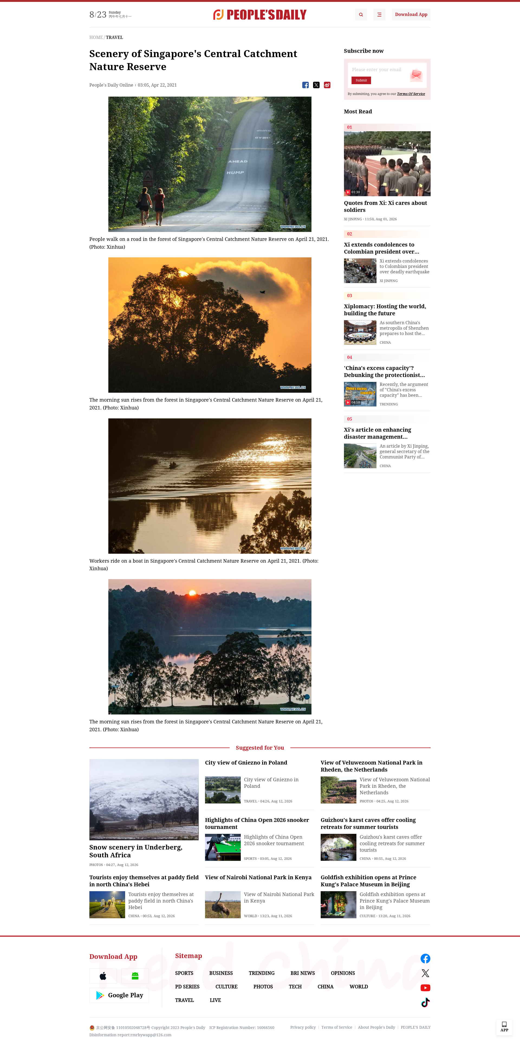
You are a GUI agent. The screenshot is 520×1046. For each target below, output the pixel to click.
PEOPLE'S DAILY (416, 1027)
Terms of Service (336, 1027)
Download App (411, 14)
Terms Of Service (411, 94)
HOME (96, 37)
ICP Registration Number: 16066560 (241, 1027)
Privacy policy (303, 1027)
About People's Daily (376, 1027)
